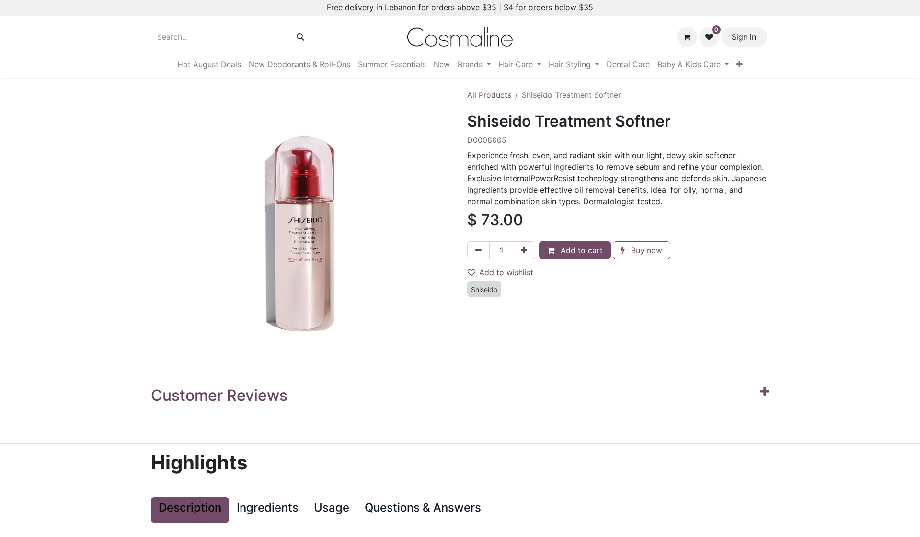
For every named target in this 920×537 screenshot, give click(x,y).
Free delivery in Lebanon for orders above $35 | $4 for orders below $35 (460, 7)
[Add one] (524, 250)
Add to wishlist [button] (506, 272)
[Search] (300, 37)
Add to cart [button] (580, 250)
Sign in (744, 37)
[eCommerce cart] (687, 37)
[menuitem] (209, 64)
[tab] (190, 510)
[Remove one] (478, 250)
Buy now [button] (645, 250)
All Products (489, 95)
